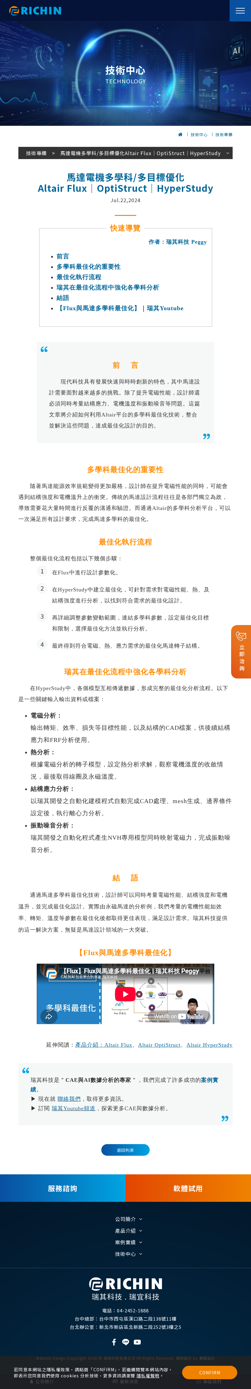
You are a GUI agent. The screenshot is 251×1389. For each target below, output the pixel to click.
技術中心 (199, 134)
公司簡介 (125, 1219)
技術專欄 (224, 134)
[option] (125, 73)
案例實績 (125, 1242)
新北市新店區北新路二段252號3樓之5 (126, 1327)
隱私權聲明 (148, 1376)
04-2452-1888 (125, 1310)
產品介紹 (125, 1230)
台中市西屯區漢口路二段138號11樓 (126, 1318)
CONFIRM (209, 1372)
